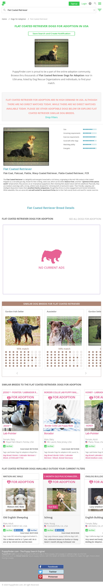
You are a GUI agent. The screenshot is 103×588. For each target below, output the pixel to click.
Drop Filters (51, 117)
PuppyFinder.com (10, 551)
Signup (74, 3)
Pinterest (53, 576)
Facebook (53, 566)
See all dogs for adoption (85, 218)
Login (84, 3)
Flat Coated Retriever (17, 169)
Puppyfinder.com (8, 554)
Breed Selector (22, 556)
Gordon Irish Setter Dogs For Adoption (22, 339)
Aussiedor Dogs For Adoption (64, 339)
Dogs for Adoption (18, 19)
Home (4, 19)
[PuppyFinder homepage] (4, 4)
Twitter (53, 571)
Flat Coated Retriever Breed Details (50, 208)
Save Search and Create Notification (51, 33)
